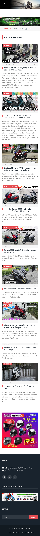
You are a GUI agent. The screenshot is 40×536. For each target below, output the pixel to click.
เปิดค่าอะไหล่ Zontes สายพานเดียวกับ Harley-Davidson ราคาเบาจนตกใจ (18, 116)
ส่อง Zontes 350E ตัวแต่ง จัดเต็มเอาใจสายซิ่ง (20, 289)
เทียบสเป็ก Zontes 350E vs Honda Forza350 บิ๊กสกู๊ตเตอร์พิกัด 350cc (17, 210)
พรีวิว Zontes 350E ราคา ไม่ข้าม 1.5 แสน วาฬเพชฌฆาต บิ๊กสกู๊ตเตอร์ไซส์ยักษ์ (19, 326)
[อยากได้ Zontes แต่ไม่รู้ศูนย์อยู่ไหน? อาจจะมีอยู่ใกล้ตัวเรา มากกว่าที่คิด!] (20, 53)
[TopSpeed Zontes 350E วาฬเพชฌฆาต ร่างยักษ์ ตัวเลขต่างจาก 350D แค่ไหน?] (20, 153)
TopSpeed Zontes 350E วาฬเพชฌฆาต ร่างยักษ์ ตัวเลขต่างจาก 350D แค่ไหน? (20, 169)
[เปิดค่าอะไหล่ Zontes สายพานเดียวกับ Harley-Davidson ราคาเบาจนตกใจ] (20, 101)
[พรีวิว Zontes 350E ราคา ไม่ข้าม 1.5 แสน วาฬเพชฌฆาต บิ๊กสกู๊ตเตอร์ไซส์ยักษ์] (20, 311)
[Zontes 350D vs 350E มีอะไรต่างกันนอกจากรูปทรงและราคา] (20, 235)
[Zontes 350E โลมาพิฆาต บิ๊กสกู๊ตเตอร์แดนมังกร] (20, 372)
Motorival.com (26, 528)
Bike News (7, 45)
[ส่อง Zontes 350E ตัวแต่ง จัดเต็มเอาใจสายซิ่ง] (20, 274)
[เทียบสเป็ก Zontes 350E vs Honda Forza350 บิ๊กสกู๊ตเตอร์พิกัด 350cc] (20, 194)
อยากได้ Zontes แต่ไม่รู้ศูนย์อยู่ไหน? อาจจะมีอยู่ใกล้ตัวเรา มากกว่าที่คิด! (20, 69)
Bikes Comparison (10, 187)
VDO (5, 146)
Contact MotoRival (28, 533)
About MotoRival (13, 533)
